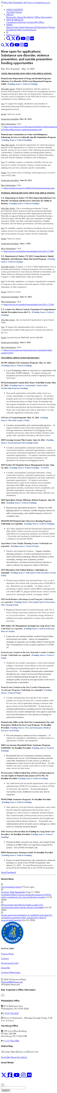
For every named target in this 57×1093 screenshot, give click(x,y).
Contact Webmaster (11, 972)
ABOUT (10, 14)
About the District (25, 17)
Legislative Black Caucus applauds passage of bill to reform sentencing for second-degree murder (26, 895)
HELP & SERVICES (14, 19)
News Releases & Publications (33, 27)
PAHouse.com (13, 35)
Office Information (43, 17)
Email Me (5, 968)
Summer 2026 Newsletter (13, 892)
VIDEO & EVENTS (14, 9)
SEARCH (5, 1091)
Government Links (9, 963)
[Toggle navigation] (2, 5)
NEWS (9, 24)
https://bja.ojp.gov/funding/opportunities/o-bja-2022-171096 (29, 251)
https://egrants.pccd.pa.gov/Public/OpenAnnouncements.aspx (29, 188)
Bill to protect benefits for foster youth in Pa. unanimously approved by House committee (22, 906)
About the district (18, 1057)
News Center (12, 27)
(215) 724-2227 (12, 1013)
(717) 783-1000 (12, 1041)
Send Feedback (8, 872)
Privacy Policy (7, 954)
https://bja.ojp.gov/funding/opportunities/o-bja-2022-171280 (29, 304)
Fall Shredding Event (11, 887)
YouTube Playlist (14, 12)
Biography (11, 17)
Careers (5, 958)
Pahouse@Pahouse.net (12, 982)
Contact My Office (35, 22)
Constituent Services (16, 22)
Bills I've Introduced (26, 30)
